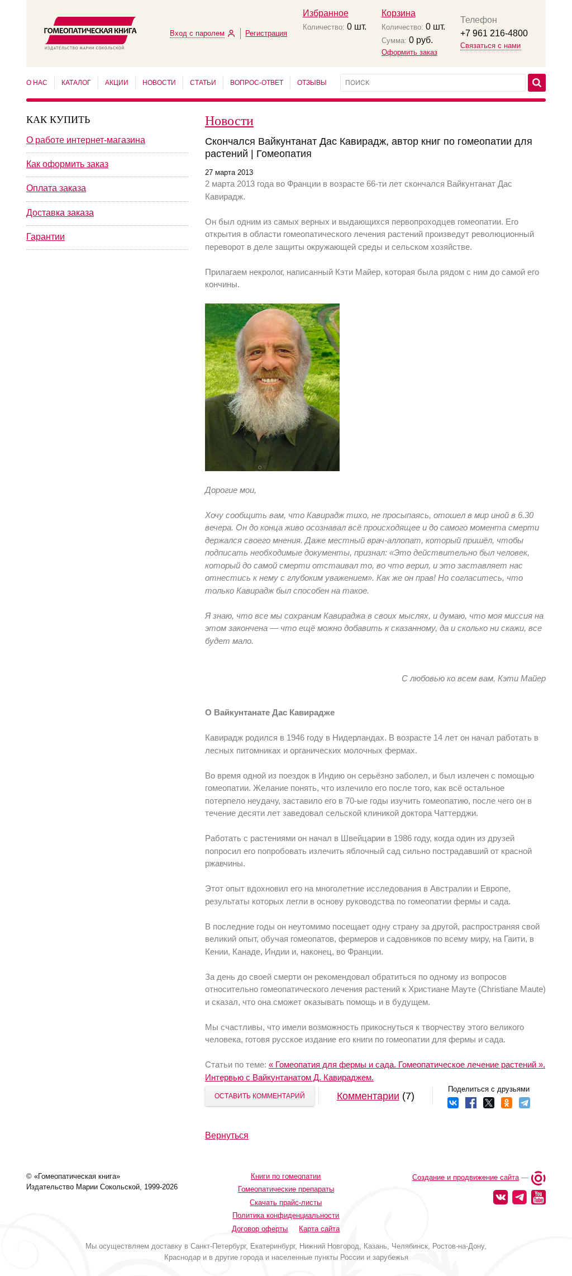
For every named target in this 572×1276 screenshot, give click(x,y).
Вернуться (227, 1135)
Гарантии (45, 236)
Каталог (76, 83)
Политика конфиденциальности (285, 1215)
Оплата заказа (56, 188)
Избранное (326, 13)
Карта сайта (319, 1229)
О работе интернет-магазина (85, 140)
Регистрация (266, 33)
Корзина (399, 13)
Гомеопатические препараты (286, 1189)
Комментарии (368, 1096)
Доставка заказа (60, 212)
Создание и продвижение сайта (465, 1177)
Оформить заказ (409, 52)
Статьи (203, 83)
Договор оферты (260, 1229)
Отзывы (312, 83)
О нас (36, 83)
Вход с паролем (197, 33)
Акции (116, 83)
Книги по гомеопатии (286, 1176)
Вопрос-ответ (256, 83)
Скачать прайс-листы (286, 1202)
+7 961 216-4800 (494, 33)
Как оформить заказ (67, 164)
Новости (159, 83)
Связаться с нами (490, 45)
